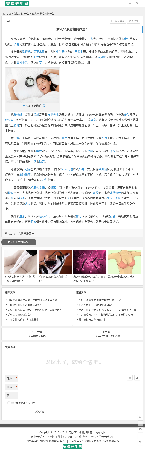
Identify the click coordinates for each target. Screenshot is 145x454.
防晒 (16, 125)
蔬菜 (36, 51)
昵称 (12, 378)
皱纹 (112, 151)
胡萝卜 (79, 51)
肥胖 (112, 216)
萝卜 (42, 62)
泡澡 (28, 169)
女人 (25, 105)
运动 (42, 216)
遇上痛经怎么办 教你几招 (92, 319)
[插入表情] (130, 377)
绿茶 (22, 198)
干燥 (16, 138)
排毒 (81, 169)
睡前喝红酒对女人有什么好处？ (25, 304)
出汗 (45, 179)
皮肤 (127, 114)
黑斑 (93, 119)
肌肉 (33, 221)
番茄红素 (115, 192)
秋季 (64, 138)
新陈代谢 (67, 169)
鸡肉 (118, 198)
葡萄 (95, 192)
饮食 (11, 192)
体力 (79, 216)
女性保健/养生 (21, 13)
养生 (45, 105)
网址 (9, 395)
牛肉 (110, 198)
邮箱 (12, 387)
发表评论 (119, 21)
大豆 (28, 203)
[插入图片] (137, 377)
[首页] (140, 417)
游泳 (22, 216)
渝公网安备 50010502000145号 (102, 441)
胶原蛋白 (10, 119)
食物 (42, 187)
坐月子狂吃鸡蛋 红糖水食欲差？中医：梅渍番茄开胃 (107, 309)
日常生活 (22, 62)
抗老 (16, 44)
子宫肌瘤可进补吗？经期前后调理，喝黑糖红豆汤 (106, 314)
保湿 (104, 138)
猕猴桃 (26, 51)
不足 (47, 216)
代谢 (90, 151)
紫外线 (18, 114)
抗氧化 (35, 187)
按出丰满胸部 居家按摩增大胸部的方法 (100, 299)
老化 (127, 38)
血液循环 (25, 174)
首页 (8, 13)
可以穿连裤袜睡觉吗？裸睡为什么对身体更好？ (34, 299)
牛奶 (33, 161)
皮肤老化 (53, 114)
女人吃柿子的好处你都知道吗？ (96, 304)
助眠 (42, 161)
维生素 (60, 51)
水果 (42, 51)
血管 (36, 57)
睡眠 (39, 151)
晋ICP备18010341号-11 (53, 441)
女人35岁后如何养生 (19, 242)
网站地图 (101, 432)
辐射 (36, 114)
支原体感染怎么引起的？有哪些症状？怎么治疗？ (35, 309)
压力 (90, 38)
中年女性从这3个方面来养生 (23, 319)
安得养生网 (74, 432)
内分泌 (101, 57)
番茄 (53, 187)
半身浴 (102, 169)
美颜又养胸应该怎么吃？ (121, 276)
